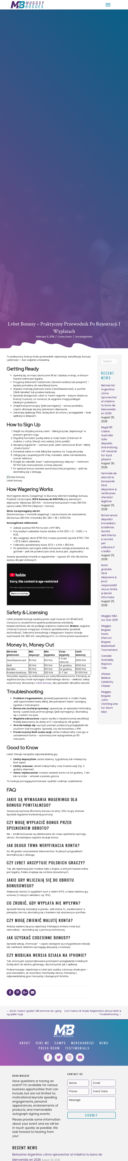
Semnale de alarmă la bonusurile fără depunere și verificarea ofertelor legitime (109, 487)
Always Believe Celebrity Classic (107, 680)
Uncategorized (83, 336)
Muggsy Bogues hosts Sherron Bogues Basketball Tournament (109, 638)
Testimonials (77, 1048)
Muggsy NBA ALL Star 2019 (109, 618)
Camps (60, 1043)
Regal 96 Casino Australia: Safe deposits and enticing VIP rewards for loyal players (109, 443)
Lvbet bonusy (43, 683)
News (104, 1043)
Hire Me (42, 1043)
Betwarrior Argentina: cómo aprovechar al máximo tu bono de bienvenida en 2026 (109, 399)
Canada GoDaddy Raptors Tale (107, 662)
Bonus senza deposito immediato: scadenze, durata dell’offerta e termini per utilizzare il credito (109, 533)
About (25, 1043)
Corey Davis (65, 336)
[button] (108, 4)
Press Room (49, 1048)
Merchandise (82, 1043)
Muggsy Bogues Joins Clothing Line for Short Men (109, 702)
